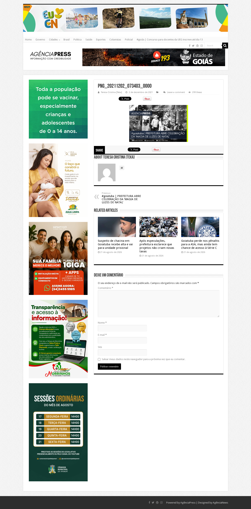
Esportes (100, 39)
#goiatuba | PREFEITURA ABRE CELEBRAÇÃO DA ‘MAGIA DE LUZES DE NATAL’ (121, 198)
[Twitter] (193, 45)
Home (28, 39)
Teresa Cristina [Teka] (111, 92)
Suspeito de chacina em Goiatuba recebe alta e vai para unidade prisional (115, 244)
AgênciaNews (220, 502)
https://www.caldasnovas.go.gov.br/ (125, 4)
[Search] (225, 45)
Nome (102, 322)
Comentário (105, 287)
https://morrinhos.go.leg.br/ (58, 299)
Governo (40, 39)
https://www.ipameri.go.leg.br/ (58, 383)
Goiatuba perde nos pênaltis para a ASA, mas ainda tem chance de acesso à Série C (200, 244)
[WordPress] (197, 45)
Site (100, 347)
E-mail (102, 334)
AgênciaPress (188, 502)
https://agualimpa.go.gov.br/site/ (58, 143)
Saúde (88, 39)
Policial (129, 39)
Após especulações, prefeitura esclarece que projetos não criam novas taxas (156, 246)
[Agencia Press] (50, 56)
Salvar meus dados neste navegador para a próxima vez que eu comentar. (143, 359)
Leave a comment (176, 92)
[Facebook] (189, 45)
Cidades (53, 39)
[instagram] (201, 45)
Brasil (67, 39)
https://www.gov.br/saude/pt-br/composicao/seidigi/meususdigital (58, 79)
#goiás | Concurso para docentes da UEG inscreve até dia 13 (170, 39)
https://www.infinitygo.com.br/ (58, 221)
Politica (78, 39)
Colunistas (115, 39)
